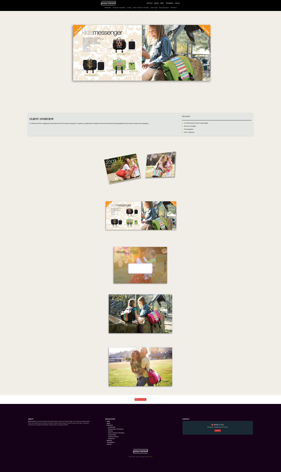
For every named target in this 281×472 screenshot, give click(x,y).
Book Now (217, 430)
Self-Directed (173, 7)
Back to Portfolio (141, 399)
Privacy (150, 456)
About (162, 3)
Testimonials (169, 3)
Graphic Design (153, 7)
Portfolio (150, 3)
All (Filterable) (107, 7)
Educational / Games (164, 7)
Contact (177, 3)
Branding (129, 7)
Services (156, 3)
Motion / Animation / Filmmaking (141, 7)
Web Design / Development (119, 7)
